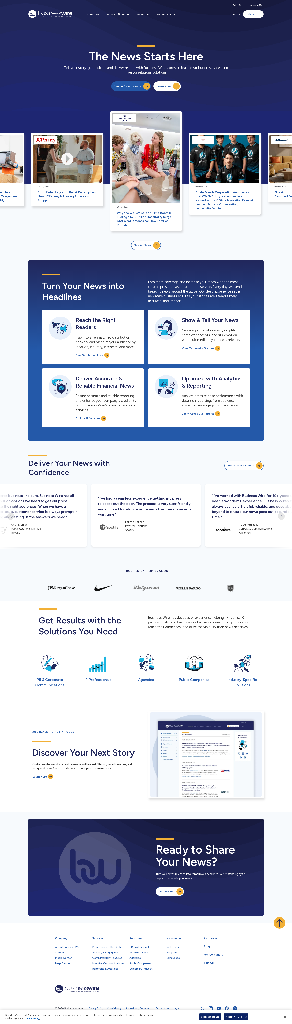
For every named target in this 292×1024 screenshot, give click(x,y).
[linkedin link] (211, 1008)
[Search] (234, 5)
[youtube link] (219, 1008)
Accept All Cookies (236, 1016)
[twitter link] (202, 1008)
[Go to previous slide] (10, 516)
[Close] (285, 1017)
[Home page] (50, 14)
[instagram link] (235, 1008)
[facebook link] (227, 1008)
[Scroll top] (279, 923)
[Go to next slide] (281, 516)
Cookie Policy (32, 1018)
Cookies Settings (210, 1016)
